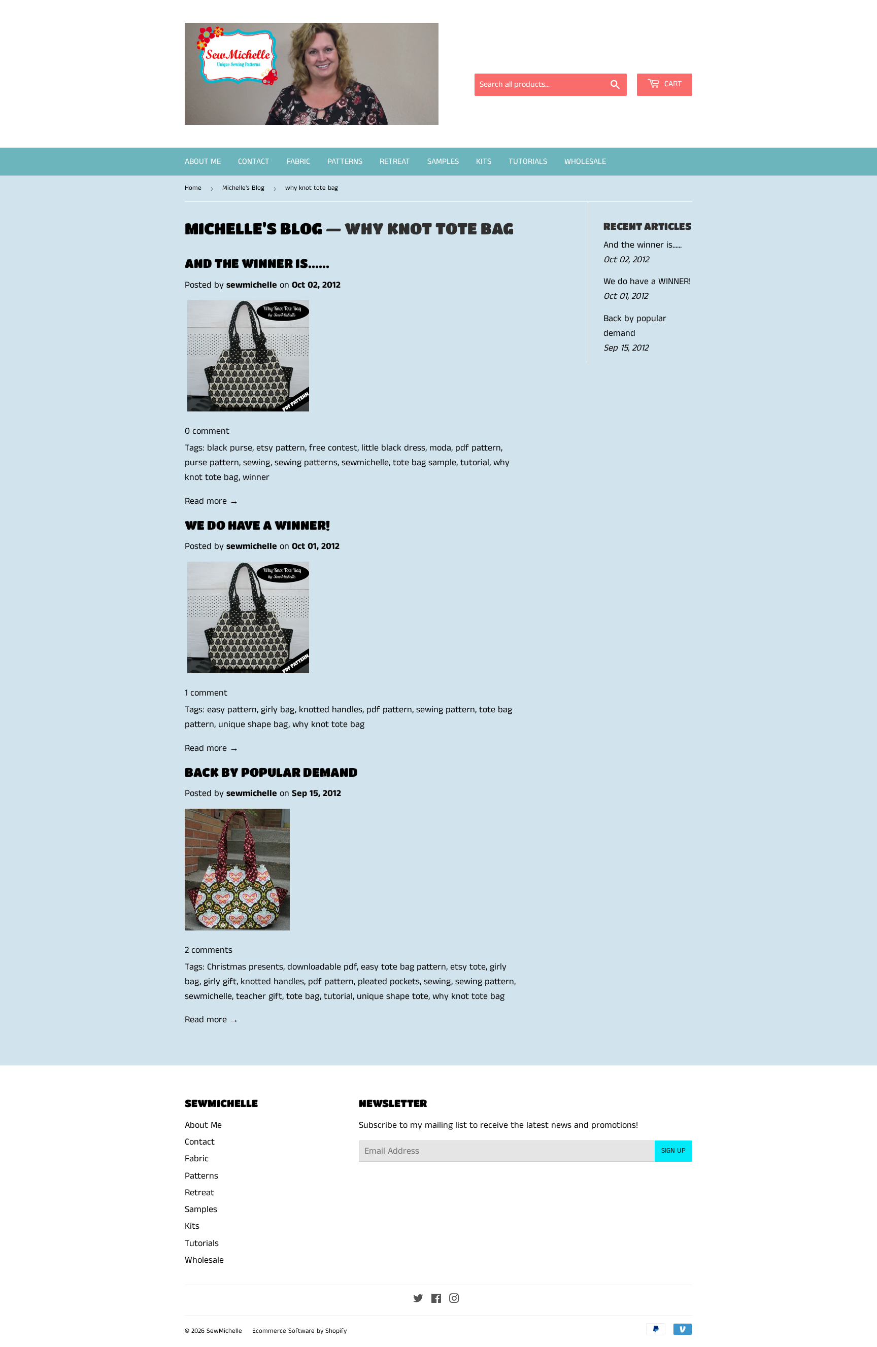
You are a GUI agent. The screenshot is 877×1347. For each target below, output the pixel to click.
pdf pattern (478, 448)
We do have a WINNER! (257, 525)
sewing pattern (445, 709)
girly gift (220, 981)
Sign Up (673, 1151)
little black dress (393, 448)
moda (440, 448)
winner (256, 477)
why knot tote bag (328, 724)
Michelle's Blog (243, 188)
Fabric (298, 161)
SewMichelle (224, 1331)
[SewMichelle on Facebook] (436, 1299)
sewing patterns (306, 462)
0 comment (207, 431)
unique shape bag (253, 724)
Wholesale (585, 161)
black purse (229, 448)
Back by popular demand (271, 772)
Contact (253, 161)
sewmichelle (365, 462)
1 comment (206, 693)
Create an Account (660, 59)
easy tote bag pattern (403, 967)
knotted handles (330, 709)
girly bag (278, 709)
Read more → (212, 501)
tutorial (474, 462)
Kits (483, 161)
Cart (672, 84)
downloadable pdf (322, 967)
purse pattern (212, 462)
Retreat (395, 161)
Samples (443, 161)
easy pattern (232, 709)
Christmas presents (245, 967)
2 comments (208, 950)
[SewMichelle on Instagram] (454, 1299)
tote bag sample (424, 462)
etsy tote (468, 967)
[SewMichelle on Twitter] (418, 1299)
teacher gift (259, 996)
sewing (257, 462)
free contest (333, 448)
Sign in (601, 59)
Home (193, 188)
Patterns (344, 161)
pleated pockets (389, 981)
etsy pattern (280, 448)
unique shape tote (392, 996)
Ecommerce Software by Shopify (299, 1331)
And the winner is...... (257, 263)
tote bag (303, 996)
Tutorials (528, 161)
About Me (203, 161)
